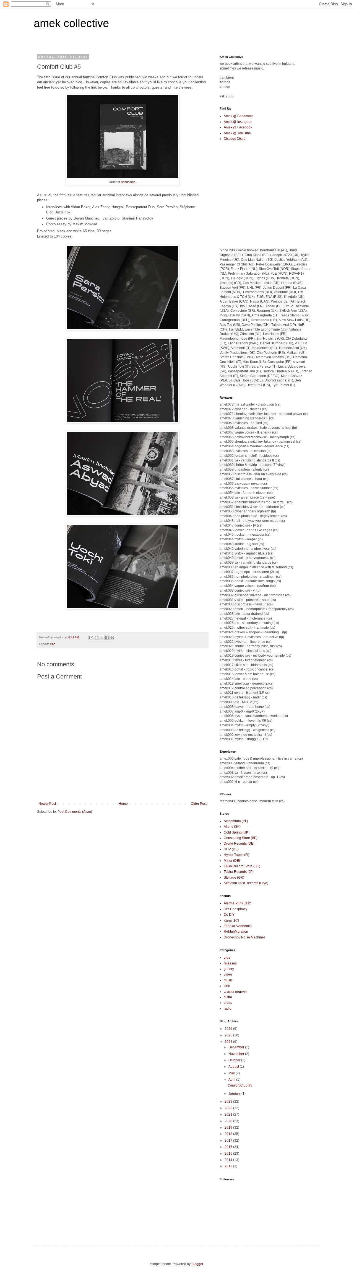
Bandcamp (128, 182)
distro (228, 997)
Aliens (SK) (232, 827)
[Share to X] (102, 637)
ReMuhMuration (236, 931)
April (232, 1080)
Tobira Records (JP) (239, 872)
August (234, 1067)
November (236, 1054)
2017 (229, 1140)
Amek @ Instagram (238, 122)
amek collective (71, 23)
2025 (229, 1035)
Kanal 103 (231, 920)
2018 (229, 1134)
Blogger (197, 1264)
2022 (229, 1108)
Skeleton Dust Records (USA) (246, 883)
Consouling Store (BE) (240, 838)
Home (123, 804)
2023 (229, 1101)
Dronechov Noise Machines (245, 937)
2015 (229, 1153)
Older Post (199, 804)
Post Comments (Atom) (75, 812)
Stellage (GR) (234, 877)
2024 (229, 1042)
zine (52, 644)
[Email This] (91, 637)
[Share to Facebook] (107, 637)
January (234, 1093)
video (228, 974)
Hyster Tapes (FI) (236, 855)
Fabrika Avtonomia (238, 926)
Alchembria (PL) (236, 821)
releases (230, 963)
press (228, 1003)
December (236, 1047)
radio (227, 1008)
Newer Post (47, 804)
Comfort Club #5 (240, 1085)
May (232, 1073)
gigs (227, 957)
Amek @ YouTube (237, 133)
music (228, 980)
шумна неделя (235, 992)
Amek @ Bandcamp (239, 116)
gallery (229, 969)
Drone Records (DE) (239, 843)
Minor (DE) (232, 861)
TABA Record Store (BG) (242, 866)
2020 (229, 1121)
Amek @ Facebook (238, 127)
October (234, 1060)
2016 (229, 1147)
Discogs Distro (235, 139)
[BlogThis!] (96, 637)
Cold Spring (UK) (236, 832)
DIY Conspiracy (235, 909)
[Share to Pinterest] (112, 637)
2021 (229, 1114)
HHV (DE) (231, 849)
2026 (229, 1029)
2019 (229, 1127)
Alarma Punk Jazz (237, 903)
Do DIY (229, 915)
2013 (229, 1166)
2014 (229, 1160)
